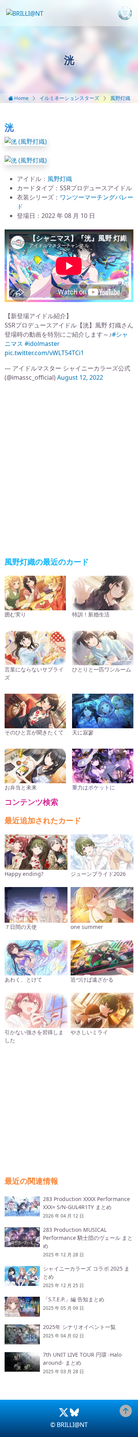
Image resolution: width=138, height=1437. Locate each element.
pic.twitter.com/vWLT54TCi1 (44, 353)
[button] (26, 140)
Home (20, 98)
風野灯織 (120, 98)
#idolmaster (42, 343)
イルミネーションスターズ (69, 98)
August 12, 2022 (80, 377)
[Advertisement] (69, 469)
